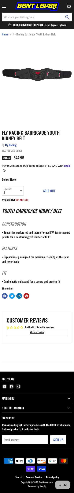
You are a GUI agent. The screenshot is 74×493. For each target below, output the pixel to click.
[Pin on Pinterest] (26, 296)
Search (18, 477)
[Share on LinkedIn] (19, 296)
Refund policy (52, 477)
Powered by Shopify (37, 486)
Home (5, 34)
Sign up (58, 439)
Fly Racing (11, 145)
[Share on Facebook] (5, 296)
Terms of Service (34, 477)
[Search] (67, 17)
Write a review (37, 332)
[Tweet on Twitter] (12, 296)
